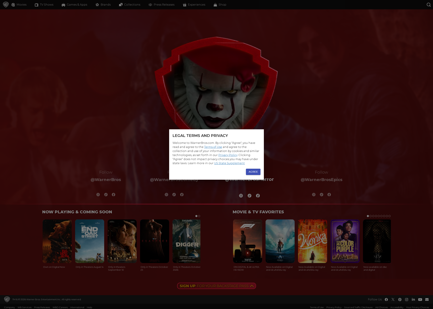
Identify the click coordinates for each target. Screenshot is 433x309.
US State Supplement (229, 163)
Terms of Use (213, 147)
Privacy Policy (227, 155)
